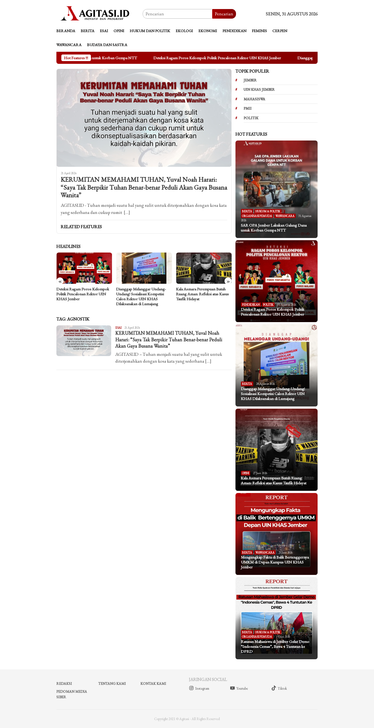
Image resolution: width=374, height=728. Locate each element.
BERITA (247, 211)
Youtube (242, 688)
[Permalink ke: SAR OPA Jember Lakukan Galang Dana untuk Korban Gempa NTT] (276, 189)
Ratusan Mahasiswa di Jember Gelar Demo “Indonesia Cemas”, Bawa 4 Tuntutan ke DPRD (275, 646)
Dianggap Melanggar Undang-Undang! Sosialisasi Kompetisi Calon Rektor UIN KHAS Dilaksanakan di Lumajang (141, 296)
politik (251, 118)
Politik (268, 304)
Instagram (202, 688)
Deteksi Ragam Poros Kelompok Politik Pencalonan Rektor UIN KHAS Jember (218, 57)
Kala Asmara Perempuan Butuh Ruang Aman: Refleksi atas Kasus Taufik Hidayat (202, 293)
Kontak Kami (153, 683)
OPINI (245, 473)
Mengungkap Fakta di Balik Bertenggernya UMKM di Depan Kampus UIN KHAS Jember (275, 562)
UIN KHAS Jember (259, 89)
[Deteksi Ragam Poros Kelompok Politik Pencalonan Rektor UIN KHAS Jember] (84, 268)
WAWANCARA (285, 216)
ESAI (118, 327)
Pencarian (224, 14)
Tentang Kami (112, 683)
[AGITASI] (99, 13)
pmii (248, 108)
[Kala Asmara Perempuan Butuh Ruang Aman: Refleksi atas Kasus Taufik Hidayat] (204, 268)
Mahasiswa (254, 99)
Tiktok (282, 688)
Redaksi (64, 683)
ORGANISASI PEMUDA (257, 216)
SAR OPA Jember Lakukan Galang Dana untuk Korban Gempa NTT (274, 228)
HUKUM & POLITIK (267, 211)
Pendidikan (251, 304)
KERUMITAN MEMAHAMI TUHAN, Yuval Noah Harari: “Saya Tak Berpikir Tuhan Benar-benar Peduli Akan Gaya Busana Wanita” (144, 187)
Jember (250, 80)
